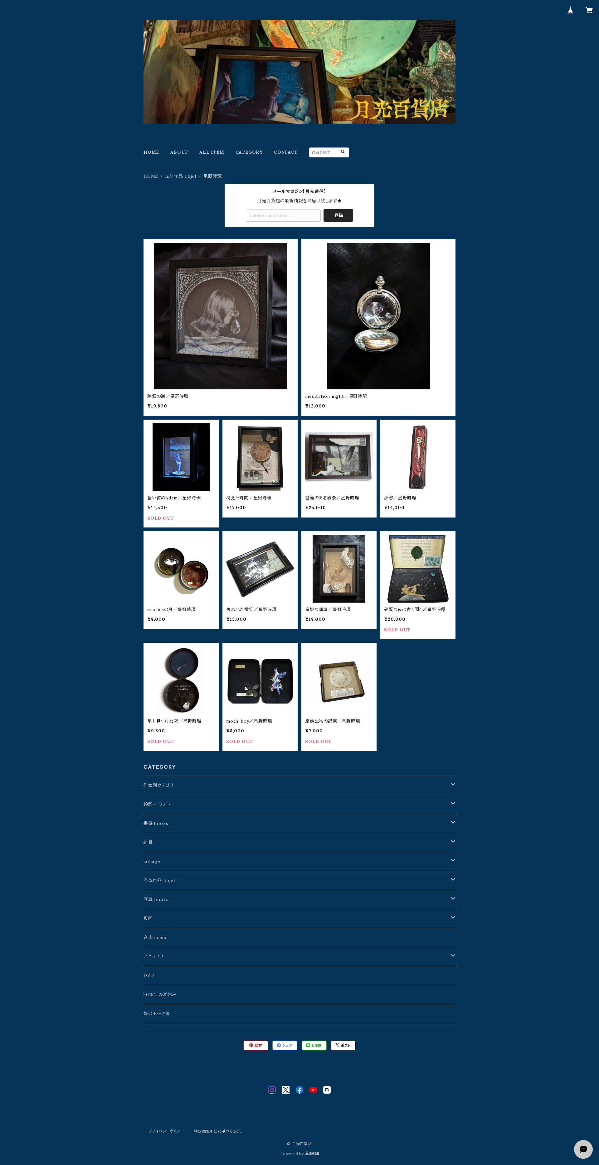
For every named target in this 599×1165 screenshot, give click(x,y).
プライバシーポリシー (166, 1131)
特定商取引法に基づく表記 (217, 1131)
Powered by (292, 1153)
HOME (151, 152)
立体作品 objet (181, 176)
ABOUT (179, 152)
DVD (149, 975)
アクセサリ (154, 956)
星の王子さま (157, 1013)
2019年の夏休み (160, 994)
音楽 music (155, 937)
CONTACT (286, 152)
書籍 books (156, 823)
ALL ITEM (211, 152)
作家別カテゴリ (159, 785)
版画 (148, 918)
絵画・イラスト (157, 804)
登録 (338, 215)
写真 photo (156, 899)
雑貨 (148, 842)
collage (152, 861)
